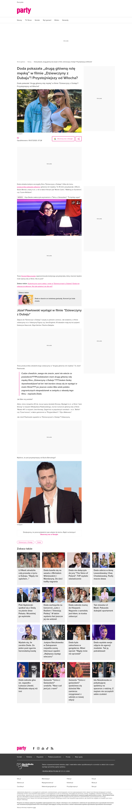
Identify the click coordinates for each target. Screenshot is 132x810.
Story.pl (94, 786)
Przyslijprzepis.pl (72, 786)
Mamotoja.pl (45, 779)
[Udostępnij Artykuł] (79, 138)
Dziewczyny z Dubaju (26, 542)
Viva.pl (94, 779)
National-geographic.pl (49, 786)
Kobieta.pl (70, 783)
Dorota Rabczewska (28, 276)
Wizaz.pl (94, 783)
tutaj (34, 807)
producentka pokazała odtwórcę (28, 187)
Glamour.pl (20, 783)
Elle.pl (19, 779)
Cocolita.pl (20, 786)
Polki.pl (69, 779)
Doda (39, 542)
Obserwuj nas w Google (65, 139)
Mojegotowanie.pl (47, 783)
